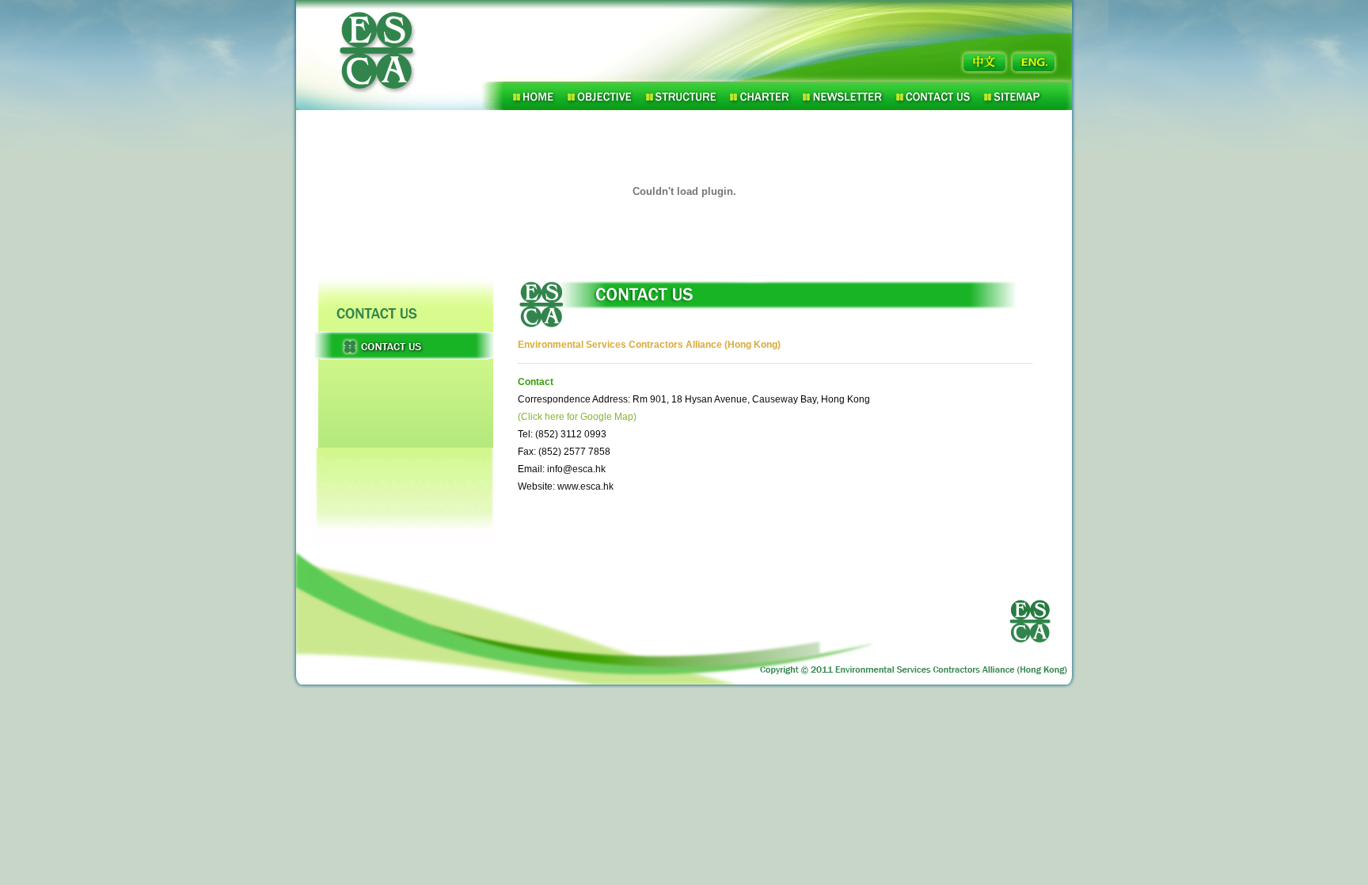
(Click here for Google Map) (577, 416)
